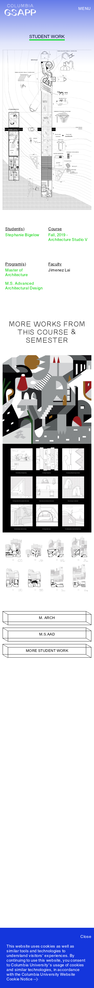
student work (46, 36)
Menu (84, 8)
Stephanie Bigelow (22, 235)
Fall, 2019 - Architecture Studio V (67, 237)
